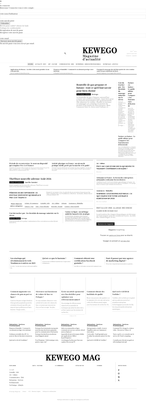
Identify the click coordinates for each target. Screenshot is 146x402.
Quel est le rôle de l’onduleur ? (18, 340)
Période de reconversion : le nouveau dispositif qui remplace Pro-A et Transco (28, 164)
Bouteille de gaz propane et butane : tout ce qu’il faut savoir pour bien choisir (93, 87)
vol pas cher (125, 241)
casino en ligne (114, 235)
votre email (4, 38)
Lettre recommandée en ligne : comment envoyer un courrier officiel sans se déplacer (73, 330)
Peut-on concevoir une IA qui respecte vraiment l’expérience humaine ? (115, 167)
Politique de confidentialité (10, 28)
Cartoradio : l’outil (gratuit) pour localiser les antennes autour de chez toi (98, 336)
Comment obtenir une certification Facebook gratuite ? (84, 260)
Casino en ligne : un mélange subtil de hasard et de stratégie (77, 213)
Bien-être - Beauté (15, 218)
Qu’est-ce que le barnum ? (54, 258)
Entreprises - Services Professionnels (17, 325)
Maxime (98, 172)
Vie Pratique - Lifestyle (83, 94)
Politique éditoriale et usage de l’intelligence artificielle (73, 399)
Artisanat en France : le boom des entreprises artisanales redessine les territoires (114, 179)
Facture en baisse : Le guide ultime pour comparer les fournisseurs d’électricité (131, 94)
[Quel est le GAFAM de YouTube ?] (124, 283)
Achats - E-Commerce (17, 182)
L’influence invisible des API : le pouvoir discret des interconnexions (20, 335)
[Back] (0, 3)
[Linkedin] (118, 377)
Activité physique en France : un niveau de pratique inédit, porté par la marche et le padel (70, 164)
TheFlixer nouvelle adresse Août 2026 (30, 178)
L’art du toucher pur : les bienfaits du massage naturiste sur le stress (34, 214)
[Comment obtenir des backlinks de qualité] (98, 283)
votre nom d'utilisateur (9, 14)
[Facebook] (118, 370)
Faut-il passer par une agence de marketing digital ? (119, 259)
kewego (95, 94)
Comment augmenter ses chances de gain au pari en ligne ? (21, 294)
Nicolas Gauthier (101, 201)
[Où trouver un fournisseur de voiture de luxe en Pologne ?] (47, 283)
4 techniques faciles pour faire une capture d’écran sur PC (72, 341)
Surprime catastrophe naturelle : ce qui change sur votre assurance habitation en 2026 (114, 196)
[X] (118, 380)
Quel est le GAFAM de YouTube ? (97, 340)
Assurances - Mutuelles (104, 190)
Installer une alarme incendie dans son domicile (114, 209)
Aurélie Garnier (31, 182)
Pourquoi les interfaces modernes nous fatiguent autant (45, 335)
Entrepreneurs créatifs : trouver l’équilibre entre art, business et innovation (97, 330)
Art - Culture (100, 163)
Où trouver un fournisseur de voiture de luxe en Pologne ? (46, 294)
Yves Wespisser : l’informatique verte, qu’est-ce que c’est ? (46, 341)
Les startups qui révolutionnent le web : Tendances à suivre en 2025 (22, 260)
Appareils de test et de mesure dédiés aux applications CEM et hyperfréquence (72, 336)
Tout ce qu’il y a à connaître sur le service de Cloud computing (123, 335)
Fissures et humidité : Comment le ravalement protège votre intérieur (20, 329)
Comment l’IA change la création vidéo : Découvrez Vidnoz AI (123, 329)
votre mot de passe (7, 21)
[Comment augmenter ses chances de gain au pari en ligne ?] (22, 283)
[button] (65, 53)
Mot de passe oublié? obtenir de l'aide (14, 26)
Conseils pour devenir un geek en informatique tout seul (123, 341)
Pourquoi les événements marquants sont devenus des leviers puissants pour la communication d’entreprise (46, 330)
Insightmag (120, 230)
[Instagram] (118, 373)
